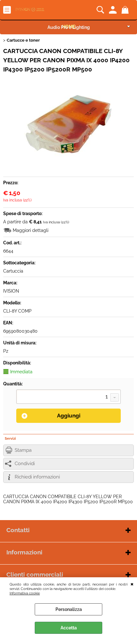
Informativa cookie (25, 593)
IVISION (11, 291)
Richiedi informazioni (37, 477)
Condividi (25, 463)
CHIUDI (132, 583)
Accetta (69, 627)
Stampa (23, 450)
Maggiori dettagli (30, 230)
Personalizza (68, 609)
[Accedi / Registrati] (113, 10)
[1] (68, 397)
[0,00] (126, 10)
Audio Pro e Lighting (68, 27)
